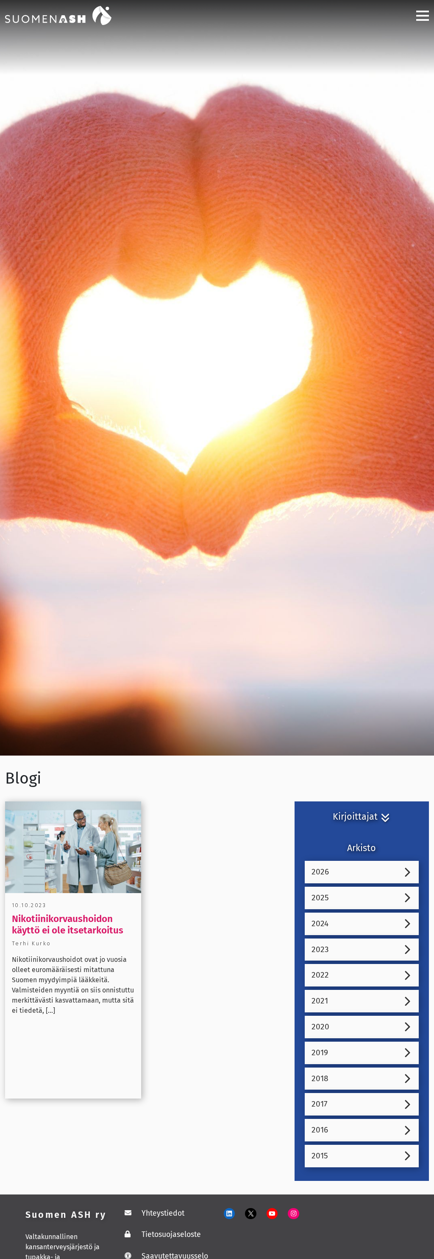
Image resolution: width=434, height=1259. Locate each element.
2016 (320, 1130)
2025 (320, 897)
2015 (320, 1156)
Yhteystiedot (163, 1213)
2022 (320, 975)
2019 (320, 1052)
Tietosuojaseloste (171, 1234)
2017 (320, 1104)
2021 (320, 1001)
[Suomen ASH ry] (68, 15)
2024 (320, 923)
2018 (320, 1078)
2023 (320, 949)
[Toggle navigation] (419, 15)
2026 (320, 872)
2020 (320, 1026)
